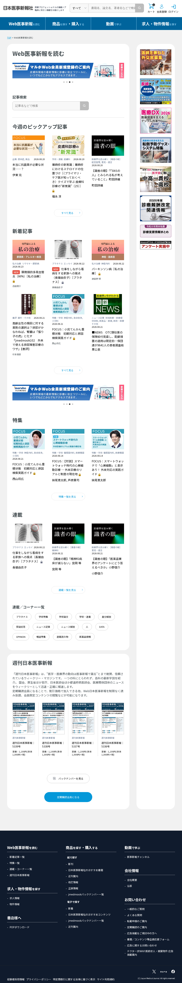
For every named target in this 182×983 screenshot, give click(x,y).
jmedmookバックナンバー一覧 (86, 894)
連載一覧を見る (67, 590)
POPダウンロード (20, 927)
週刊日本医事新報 (20, 875)
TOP (9, 37)
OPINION (20, 636)
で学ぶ (113, 23)
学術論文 (63, 616)
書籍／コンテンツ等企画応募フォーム (148, 939)
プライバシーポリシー (38, 979)
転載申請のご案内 (137, 921)
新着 (70, 908)
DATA (102, 626)
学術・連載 (85, 616)
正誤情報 (73, 888)
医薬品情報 (85, 636)
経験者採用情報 (16, 979)
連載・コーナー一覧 (21, 869)
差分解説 (106, 616)
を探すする (68, 23)
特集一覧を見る (67, 496)
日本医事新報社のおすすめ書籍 (85, 870)
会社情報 (132, 870)
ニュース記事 (43, 626)
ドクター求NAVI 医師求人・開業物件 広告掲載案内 (150, 952)
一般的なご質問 (135, 909)
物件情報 (15, 904)
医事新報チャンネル (138, 857)
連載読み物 (62, 636)
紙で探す (72, 857)
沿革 (129, 886)
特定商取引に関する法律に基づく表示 (74, 979)
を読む (24, 23)
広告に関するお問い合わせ (142, 945)
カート (151, 8)
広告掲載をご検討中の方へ (142, 933)
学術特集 (43, 616)
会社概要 (132, 880)
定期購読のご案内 (137, 927)
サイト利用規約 (105, 979)
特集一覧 (15, 863)
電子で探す (73, 902)
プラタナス (22, 616)
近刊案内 (73, 876)
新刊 (70, 864)
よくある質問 (134, 915)
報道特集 (41, 636)
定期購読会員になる (68, 797)
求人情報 (15, 898)
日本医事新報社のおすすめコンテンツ (89, 914)
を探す (159, 23)
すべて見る (67, 213)
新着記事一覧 (17, 857)
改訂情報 (73, 882)
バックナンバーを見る (70, 778)
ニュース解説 (68, 626)
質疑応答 (20, 626)
